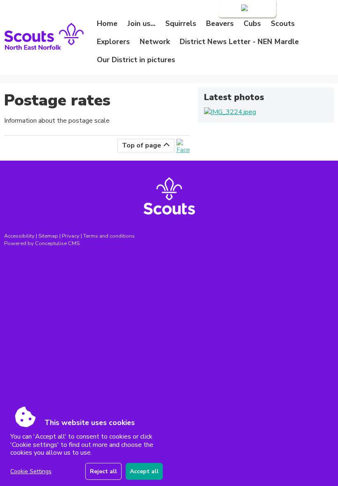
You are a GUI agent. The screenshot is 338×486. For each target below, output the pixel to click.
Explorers (113, 42)
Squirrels (180, 23)
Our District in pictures (136, 60)
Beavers (220, 23)
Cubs (252, 23)
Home (107, 23)
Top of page (141, 145)
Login (231, 9)
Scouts (283, 23)
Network (155, 42)
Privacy (71, 236)
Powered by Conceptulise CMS (42, 243)
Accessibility (19, 236)
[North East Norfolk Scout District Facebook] (183, 149)
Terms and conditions (109, 236)
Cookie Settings (31, 471)
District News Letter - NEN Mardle (239, 42)
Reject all (103, 471)
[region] (86, 449)
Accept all (144, 471)
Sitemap (48, 236)
